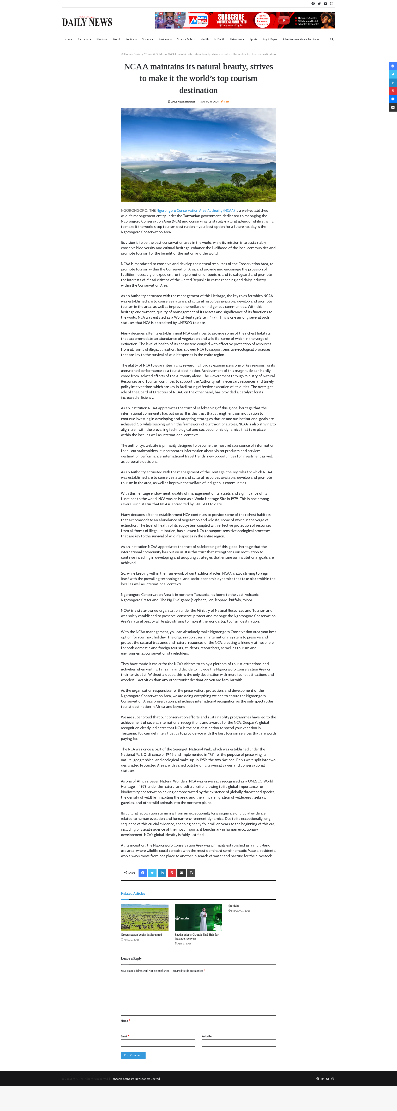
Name (125, 1020)
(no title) (233, 905)
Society (146, 39)
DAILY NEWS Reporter (183, 101)
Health (205, 39)
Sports (253, 39)
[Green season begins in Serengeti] (145, 917)
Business (164, 39)
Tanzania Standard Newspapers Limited (135, 1078)
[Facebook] (143, 873)
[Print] (191, 873)
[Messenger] (393, 99)
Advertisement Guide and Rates (301, 39)
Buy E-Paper (270, 39)
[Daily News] (87, 21)
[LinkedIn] (162, 873)
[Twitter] (152, 873)
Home (68, 39)
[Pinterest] (172, 873)
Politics (130, 39)
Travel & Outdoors (156, 54)
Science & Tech (186, 39)
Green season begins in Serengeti (141, 934)
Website (207, 1036)
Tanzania (83, 39)
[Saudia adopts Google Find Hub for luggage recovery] (198, 917)
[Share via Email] (181, 873)
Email (125, 1036)
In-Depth (219, 39)
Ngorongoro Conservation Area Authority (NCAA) (196, 210)
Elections (102, 39)
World (116, 39)
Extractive (236, 39)
